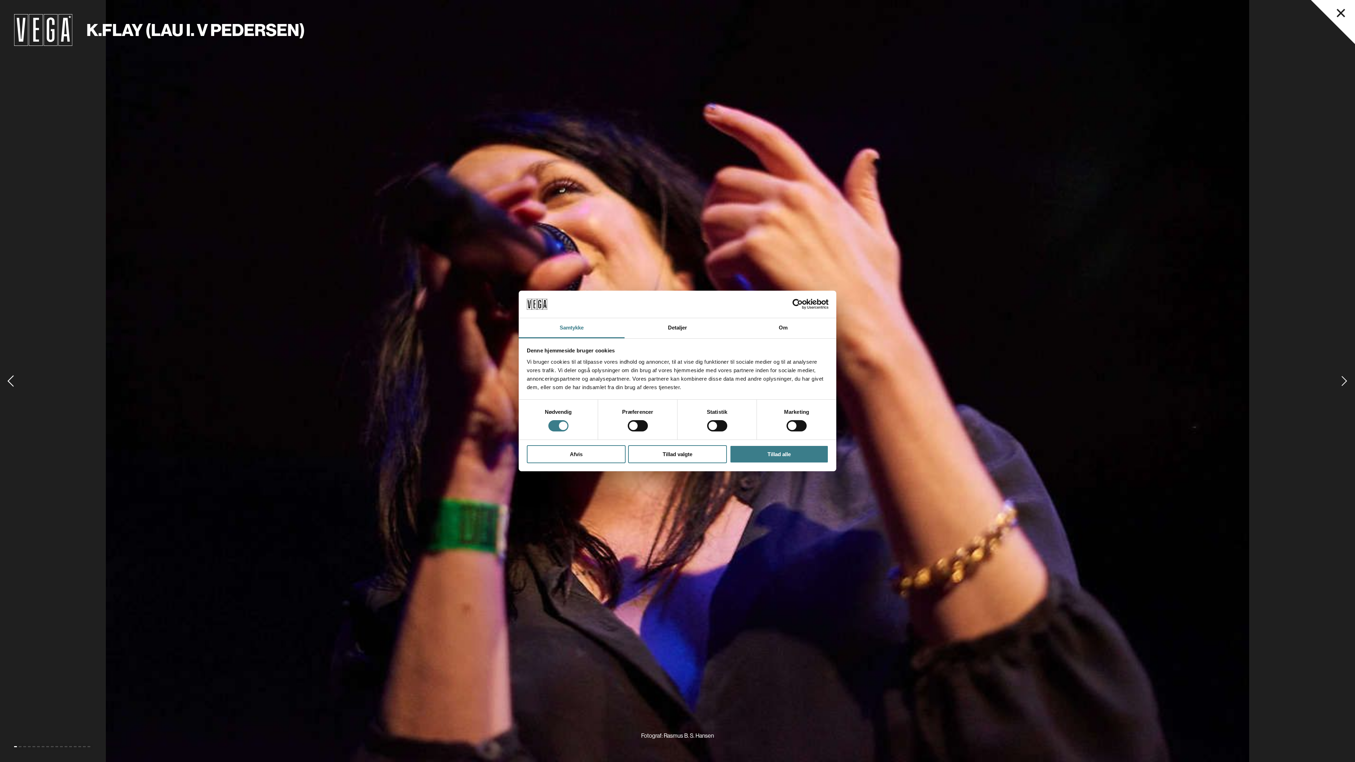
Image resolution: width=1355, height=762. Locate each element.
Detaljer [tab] (677, 328)
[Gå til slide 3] (24, 746)
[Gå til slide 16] (84, 746)
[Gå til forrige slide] (10, 381)
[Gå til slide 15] (79, 746)
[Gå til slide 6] (38, 746)
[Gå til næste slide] (1344, 381)
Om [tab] (783, 328)
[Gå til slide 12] (66, 746)
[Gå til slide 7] (43, 746)
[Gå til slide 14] (75, 746)
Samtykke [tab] (572, 328)
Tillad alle (779, 454)
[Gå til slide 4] (29, 746)
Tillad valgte (677, 454)
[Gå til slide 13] (70, 746)
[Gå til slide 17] (89, 746)
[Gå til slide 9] (52, 746)
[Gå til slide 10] (56, 746)
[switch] (638, 425)
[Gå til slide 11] (61, 746)
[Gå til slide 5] (33, 746)
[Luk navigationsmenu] (1341, 13)
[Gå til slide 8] (47, 746)
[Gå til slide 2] (20, 746)
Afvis (576, 454)
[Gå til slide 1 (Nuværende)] (15, 746)
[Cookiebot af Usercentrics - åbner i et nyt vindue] (798, 304)
